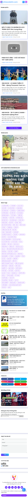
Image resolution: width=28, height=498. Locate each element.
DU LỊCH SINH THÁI (6, 241)
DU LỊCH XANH (14, 241)
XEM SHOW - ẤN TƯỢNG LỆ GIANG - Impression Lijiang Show (13, 114)
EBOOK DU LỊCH (19, 246)
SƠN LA (3, 275)
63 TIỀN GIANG (5, 213)
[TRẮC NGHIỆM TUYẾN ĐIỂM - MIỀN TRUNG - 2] (4, 368)
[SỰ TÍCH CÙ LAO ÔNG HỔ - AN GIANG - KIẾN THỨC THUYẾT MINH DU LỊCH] (4, 343)
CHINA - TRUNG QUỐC (6, 232)
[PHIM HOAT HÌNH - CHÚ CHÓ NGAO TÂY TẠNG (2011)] (14, 48)
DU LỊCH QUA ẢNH (16, 239)
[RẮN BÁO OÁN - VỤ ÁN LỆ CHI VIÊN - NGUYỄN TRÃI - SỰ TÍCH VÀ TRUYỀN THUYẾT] (4, 337)
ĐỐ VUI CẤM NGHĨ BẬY (15, 323)
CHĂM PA (16, 227)
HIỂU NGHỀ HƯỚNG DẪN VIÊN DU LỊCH (15, 249)
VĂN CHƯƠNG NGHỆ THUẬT (15, 285)
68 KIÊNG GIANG (5, 215)
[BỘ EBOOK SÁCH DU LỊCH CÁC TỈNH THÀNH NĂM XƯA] (4, 356)
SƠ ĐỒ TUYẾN (22, 273)
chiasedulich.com (10, 2)
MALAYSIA (9, 258)
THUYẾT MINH (5, 278)
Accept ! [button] (5, 495)
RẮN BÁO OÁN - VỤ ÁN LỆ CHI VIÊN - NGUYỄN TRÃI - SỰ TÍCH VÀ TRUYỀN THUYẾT (17, 336)
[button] (2, 2)
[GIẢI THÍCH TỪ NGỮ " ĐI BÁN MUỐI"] (4, 318)
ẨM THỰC (11, 222)
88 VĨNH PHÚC (5, 220)
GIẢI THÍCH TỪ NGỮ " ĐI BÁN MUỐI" (16, 317)
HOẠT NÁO (10, 251)
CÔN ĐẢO (15, 234)
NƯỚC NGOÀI (19, 268)
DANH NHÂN (22, 234)
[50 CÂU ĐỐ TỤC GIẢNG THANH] (4, 312)
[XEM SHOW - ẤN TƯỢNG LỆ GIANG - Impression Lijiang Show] (14, 103)
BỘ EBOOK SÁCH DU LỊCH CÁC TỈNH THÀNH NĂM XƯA (17, 355)
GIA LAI (3, 249)
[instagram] (7, 381)
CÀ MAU (3, 227)
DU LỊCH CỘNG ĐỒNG (6, 239)
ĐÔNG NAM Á (5, 246)
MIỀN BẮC (15, 258)
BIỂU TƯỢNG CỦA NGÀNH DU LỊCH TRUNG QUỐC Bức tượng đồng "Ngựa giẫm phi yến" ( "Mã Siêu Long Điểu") (14, 28)
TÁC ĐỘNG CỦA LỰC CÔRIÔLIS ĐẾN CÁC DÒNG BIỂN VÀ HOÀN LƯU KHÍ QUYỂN (17, 330)
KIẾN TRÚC (20, 253)
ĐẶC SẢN (10, 244)
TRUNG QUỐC (13, 282)
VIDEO (9, 287)
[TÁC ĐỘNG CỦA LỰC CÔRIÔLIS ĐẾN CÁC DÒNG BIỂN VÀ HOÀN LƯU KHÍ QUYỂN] (4, 331)
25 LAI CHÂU (20, 205)
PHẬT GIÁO (4, 270)
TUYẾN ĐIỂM (4, 285)
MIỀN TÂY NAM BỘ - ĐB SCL (7, 263)
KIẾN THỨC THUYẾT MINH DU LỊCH (9, 253)
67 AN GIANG (20, 213)
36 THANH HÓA (5, 210)
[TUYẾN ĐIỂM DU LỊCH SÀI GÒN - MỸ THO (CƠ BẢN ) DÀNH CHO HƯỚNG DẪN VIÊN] (4, 349)
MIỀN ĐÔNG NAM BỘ (6, 261)
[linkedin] (7, 384)
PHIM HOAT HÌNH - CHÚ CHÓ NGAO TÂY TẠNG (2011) (13, 59)
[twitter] (20, 379)
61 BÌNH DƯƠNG (20, 210)
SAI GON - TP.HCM (6, 273)
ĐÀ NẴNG (4, 244)
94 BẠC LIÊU (21, 220)
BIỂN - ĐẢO (15, 225)
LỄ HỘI (23, 256)
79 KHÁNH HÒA (19, 217)
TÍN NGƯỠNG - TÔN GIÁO (7, 280)
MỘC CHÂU (17, 265)
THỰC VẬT (12, 278)
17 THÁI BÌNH (13, 205)
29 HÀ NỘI (4, 208)
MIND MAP (11, 265)
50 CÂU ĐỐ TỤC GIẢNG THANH (17, 310)
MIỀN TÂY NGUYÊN (19, 263)
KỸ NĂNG (11, 256)
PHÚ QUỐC (11, 270)
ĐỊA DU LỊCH (16, 244)
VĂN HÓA (4, 287)
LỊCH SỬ (3, 258)
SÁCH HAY (17, 270)
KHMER (16, 251)
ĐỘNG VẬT (12, 246)
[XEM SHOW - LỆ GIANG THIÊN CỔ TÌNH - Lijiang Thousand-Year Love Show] (14, 73)
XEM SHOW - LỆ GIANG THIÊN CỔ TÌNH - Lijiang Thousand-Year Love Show (14, 84)
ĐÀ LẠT (20, 241)
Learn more (4, 492)
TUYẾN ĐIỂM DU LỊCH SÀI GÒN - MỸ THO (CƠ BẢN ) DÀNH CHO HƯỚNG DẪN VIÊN (17, 348)
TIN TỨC (16, 280)
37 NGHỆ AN (12, 210)
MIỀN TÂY (15, 261)
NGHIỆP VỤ (4, 268)
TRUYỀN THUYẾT (21, 282)
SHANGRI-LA (14, 273)
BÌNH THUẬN (22, 225)
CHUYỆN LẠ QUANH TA (6, 234)
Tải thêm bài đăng (13, 128)
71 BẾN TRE (20, 215)
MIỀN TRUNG (4, 265)
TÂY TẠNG (17, 275)
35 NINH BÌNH (19, 208)
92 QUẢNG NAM (13, 220)
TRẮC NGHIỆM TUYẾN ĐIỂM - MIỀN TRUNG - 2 (16, 367)
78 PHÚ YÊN (11, 217)
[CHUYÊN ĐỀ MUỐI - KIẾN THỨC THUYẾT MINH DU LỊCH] (4, 362)
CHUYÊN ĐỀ (15, 232)
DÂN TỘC (4, 237)
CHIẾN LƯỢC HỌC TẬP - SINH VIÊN (9, 229)
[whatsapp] (20, 381)
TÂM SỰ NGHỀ (10, 275)
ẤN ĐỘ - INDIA (18, 222)
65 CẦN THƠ (12, 213)
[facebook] (7, 379)
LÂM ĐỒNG (17, 256)
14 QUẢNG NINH (5, 205)
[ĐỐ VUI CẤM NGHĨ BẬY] (4, 324)
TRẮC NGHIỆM (5, 282)
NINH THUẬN (11, 268)
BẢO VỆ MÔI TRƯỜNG (6, 225)
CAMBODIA (9, 227)
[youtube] (20, 384)
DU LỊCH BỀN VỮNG (12, 237)
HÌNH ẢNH (4, 251)
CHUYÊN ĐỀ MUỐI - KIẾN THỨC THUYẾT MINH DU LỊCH (17, 361)
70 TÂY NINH (13, 215)
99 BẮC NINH (4, 222)
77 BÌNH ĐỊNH (4, 217)
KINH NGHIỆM (5, 256)
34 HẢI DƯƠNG (11, 208)
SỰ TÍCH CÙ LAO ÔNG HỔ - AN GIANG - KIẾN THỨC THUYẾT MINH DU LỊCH (17, 342)
